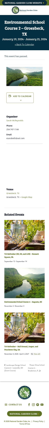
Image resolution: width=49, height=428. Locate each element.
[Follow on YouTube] (42, 404)
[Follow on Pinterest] (37, 404)
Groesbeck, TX (12, 193)
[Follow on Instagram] (33, 404)
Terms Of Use (24, 424)
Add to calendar (22, 96)
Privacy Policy (38, 421)
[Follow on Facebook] (29, 404)
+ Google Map (26, 197)
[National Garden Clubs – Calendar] (24, 10)
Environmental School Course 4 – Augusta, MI (23, 301)
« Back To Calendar (24, 44)
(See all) (37, 354)
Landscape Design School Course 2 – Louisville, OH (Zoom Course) (15, 368)
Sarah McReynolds (14, 120)
